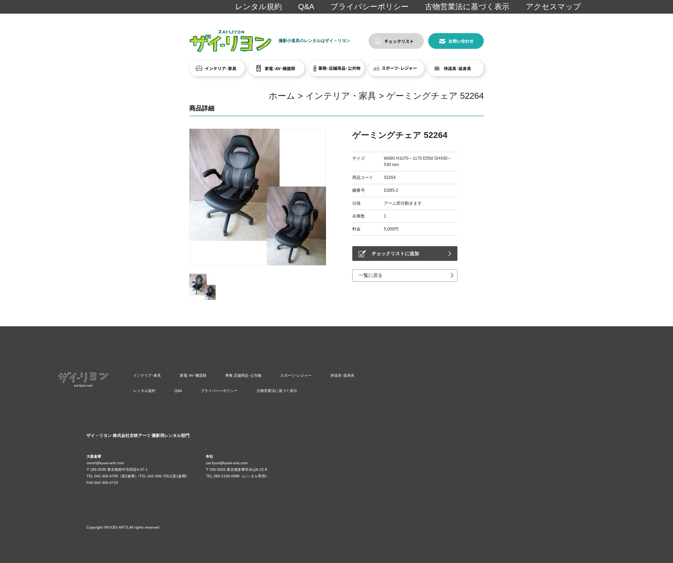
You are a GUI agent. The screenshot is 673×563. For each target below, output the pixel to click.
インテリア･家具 (147, 375)
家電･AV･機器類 (193, 375)
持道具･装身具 (342, 375)
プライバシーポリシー (369, 6)
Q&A (306, 6)
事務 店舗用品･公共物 (243, 375)
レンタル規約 (258, 6)
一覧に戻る (371, 275)
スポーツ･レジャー (296, 375)
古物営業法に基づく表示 (467, 6)
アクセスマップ (553, 6)
